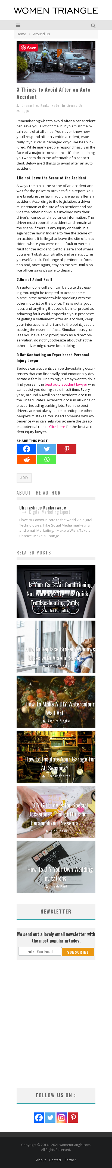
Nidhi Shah (59, 831)
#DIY (24, 477)
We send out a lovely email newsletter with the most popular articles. (56, 937)
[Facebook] (26, 449)
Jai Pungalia (59, 610)
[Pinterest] (66, 449)
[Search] (94, 25)
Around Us (75, 105)
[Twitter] (46, 449)
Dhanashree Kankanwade (40, 105)
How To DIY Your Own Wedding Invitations (60, 873)
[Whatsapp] (46, 459)
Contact (55, 1160)
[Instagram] (62, 1117)
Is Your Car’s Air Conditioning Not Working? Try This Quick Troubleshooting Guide (59, 593)
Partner (70, 1160)
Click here (57, 426)
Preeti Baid (59, 886)
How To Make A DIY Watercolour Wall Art (60, 708)
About (41, 1160)
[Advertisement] (56, 1024)
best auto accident (60, 384)
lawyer (81, 384)
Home (21, 34)
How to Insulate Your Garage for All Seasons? (60, 763)
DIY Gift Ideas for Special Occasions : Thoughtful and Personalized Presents (58, 814)
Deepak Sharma (59, 776)
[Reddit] (26, 459)
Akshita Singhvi (59, 666)
